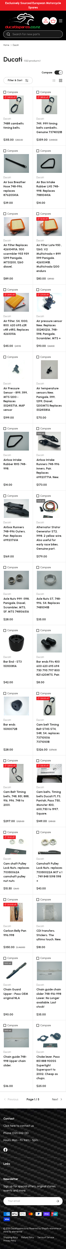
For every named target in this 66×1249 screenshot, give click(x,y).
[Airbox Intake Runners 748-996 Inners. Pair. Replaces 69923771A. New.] (49, 441)
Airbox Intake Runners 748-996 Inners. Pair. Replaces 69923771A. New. (47, 468)
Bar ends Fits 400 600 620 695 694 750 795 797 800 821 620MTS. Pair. (48, 668)
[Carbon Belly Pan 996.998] (16, 912)
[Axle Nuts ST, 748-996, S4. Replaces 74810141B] (49, 580)
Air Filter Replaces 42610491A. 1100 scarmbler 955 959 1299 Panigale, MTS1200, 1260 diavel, (16, 255)
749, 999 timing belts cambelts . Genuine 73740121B (49, 128)
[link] (13, 1099)
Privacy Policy (9, 1240)
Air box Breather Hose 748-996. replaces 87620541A (14, 188)
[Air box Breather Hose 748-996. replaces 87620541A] (16, 163)
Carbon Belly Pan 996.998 (14, 933)
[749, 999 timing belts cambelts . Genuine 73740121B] (49, 105)
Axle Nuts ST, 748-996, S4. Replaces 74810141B (48, 603)
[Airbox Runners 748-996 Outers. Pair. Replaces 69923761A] (16, 508)
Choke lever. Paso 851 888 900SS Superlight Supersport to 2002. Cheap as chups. (48, 1067)
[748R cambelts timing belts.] (16, 105)
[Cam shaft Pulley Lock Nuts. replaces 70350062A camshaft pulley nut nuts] (16, 844)
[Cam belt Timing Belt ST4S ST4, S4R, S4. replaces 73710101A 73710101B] (49, 706)
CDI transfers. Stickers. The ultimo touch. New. (48, 935)
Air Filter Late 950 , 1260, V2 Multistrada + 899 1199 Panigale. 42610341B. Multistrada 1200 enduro (49, 258)
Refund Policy (27, 1237)
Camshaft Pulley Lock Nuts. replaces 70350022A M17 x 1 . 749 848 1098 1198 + (49, 872)
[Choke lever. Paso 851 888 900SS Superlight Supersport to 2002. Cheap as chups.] (49, 1038)
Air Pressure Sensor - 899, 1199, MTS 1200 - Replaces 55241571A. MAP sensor (15, 399)
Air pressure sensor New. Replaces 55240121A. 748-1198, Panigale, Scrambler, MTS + (49, 329)
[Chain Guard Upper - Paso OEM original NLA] (16, 970)
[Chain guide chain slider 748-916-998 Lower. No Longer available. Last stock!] (49, 970)
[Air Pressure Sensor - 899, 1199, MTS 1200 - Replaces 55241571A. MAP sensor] (16, 369)
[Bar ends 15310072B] (16, 706)
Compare (47, 72)
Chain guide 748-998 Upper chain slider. (15, 1061)
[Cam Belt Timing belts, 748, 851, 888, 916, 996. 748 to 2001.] (16, 773)
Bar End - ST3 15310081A (12, 664)
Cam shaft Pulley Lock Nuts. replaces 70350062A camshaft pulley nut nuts (16, 872)
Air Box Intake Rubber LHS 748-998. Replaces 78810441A (47, 188)
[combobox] (33, 34)
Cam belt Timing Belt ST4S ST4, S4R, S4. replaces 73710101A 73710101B (48, 733)
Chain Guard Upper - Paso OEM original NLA (15, 994)
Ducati (16, 45)
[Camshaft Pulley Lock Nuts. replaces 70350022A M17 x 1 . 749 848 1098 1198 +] (49, 844)
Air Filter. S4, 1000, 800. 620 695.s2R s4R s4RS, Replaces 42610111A (16, 327)
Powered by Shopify (39, 1228)
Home (6, 45)
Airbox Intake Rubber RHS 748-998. (14, 464)
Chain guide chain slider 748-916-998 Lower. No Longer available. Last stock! (48, 998)
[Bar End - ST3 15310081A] (16, 643)
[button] (53, 21)
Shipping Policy (10, 1237)
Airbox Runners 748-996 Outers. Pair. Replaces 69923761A (14, 533)
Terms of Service (45, 1237)
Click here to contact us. (18, 1125)
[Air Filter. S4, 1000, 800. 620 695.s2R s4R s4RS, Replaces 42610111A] (16, 302)
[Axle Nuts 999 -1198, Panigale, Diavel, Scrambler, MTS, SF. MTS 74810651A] (16, 580)
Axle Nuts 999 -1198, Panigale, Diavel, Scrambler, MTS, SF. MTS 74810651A (16, 605)
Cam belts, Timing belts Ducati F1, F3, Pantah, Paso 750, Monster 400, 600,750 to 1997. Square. (48, 802)
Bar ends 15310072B (10, 727)
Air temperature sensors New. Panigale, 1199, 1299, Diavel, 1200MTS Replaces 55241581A (49, 399)
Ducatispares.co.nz (19, 1228)
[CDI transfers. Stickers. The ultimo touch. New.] (49, 912)
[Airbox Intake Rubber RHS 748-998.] (16, 441)
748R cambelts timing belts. (13, 126)
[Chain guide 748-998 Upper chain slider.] (16, 1038)
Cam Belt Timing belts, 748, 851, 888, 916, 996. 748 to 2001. (16, 798)
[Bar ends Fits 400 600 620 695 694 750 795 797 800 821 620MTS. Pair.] (49, 643)
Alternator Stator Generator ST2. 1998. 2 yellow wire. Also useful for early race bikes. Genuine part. (49, 538)
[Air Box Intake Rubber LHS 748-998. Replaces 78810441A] (49, 163)
